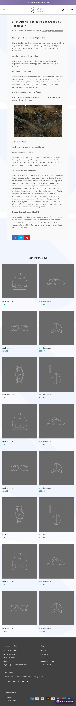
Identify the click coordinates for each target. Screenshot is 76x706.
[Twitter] (9, 681)
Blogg (5, 661)
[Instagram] (14, 681)
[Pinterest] (18, 681)
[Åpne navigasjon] (4, 10)
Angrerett (44, 657)
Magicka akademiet (11, 650)
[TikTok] (28, 681)
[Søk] (68, 10)
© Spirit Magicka (10, 697)
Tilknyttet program (10, 657)
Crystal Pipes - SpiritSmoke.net (15, 665)
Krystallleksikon (9, 654)
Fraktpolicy (44, 654)
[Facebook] (4, 681)
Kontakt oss (44, 650)
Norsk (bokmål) (11, 693)
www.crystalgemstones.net (52, 31)
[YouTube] (23, 681)
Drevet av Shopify (12, 700)
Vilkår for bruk (45, 665)
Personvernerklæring (48, 661)
